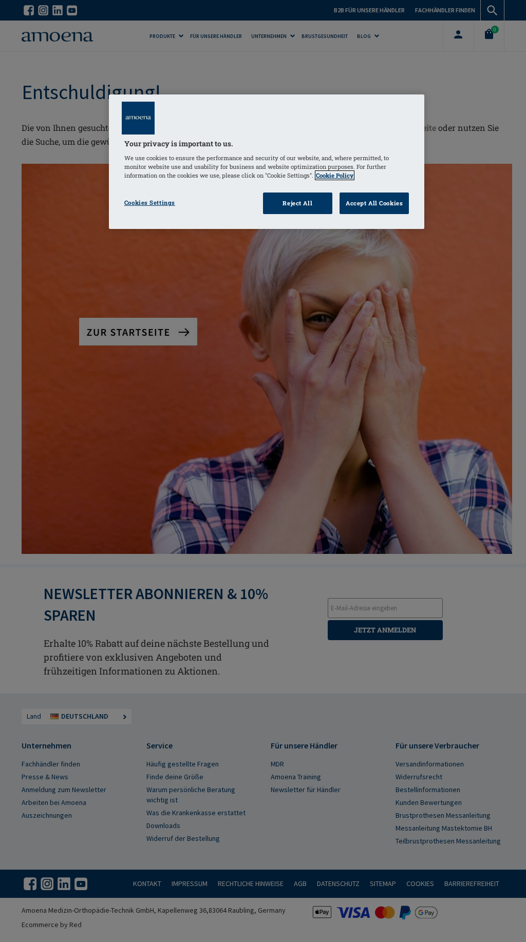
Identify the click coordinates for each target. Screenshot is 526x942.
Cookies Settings (149, 202)
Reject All (297, 203)
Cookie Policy (334, 175)
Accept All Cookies (374, 203)
